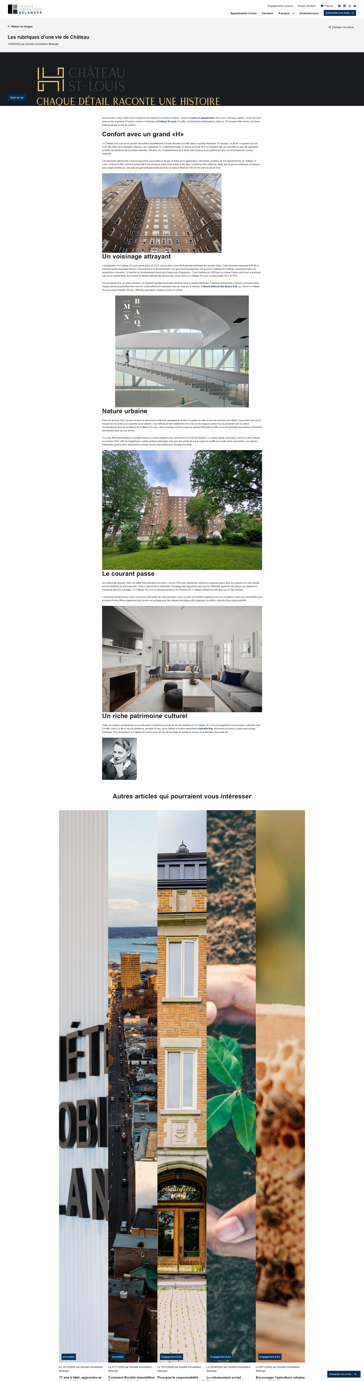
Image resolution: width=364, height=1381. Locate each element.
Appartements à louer (243, 13)
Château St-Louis (167, 121)
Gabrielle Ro (205, 728)
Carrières (267, 13)
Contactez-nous (309, 13)
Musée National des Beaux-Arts (220, 286)
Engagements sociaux (280, 5)
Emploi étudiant (307, 5)
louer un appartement (202, 118)
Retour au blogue (22, 26)
